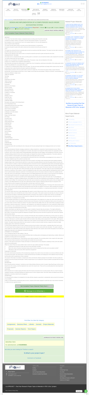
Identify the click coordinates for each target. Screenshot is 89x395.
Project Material (28, 27)
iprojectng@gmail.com (12, 373)
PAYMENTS (45, 10)
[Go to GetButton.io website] (86, 393)
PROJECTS (16, 10)
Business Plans (22, 324)
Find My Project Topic (64, 369)
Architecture (71, 135)
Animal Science (72, 130)
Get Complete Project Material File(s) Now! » (19, 33)
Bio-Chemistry (72, 143)
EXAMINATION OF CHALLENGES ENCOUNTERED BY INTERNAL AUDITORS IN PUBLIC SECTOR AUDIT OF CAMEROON (74, 89)
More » (71, 32)
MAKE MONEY (61, 10)
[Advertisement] (55, 43)
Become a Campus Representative (66, 373)
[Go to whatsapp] (86, 391)
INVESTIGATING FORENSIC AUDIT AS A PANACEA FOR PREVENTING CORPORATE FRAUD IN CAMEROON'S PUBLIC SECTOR (74, 25)
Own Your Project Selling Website (39, 371)
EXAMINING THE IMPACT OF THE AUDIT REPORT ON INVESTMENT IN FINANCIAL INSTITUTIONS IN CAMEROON (74, 77)
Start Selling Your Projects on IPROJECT (67, 377)
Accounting (10, 19)
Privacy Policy (15, 390)
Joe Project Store (14, 27)
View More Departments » (75, 146)
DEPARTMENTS (25, 10)
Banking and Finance (73, 140)
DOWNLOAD (53, 10)
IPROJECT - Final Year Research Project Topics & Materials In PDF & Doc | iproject (32, 386)
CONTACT (34, 14)
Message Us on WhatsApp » (35, 291)
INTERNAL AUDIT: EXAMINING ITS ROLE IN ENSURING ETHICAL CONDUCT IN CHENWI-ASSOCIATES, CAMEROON (74, 38)
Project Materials (48, 324)
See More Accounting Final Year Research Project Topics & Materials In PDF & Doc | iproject (75, 105)
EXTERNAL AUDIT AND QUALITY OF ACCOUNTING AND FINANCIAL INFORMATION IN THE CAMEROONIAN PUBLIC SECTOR (74, 52)
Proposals (10, 329)
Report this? (36, 27)
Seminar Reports (20, 329)
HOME (8, 10)
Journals (38, 324)
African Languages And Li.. (75, 122)
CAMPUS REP (70, 10)
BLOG (79, 10)
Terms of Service (8, 390)
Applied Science (72, 132)
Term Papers (32, 329)
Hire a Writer (62, 371)
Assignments (11, 324)
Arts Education (72, 138)
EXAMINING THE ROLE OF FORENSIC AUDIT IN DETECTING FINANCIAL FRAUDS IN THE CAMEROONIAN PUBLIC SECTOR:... (74, 64)
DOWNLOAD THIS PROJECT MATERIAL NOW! (54, 337)
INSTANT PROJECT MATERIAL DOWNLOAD (54, 30)
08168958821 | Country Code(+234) (14, 375)
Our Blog (34, 367)
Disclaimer (34, 369)
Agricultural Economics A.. (75, 124)
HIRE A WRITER (36, 10)
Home (5, 19)
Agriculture (71, 127)
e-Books (31, 324)
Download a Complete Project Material (40, 373)
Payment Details (63, 375)
